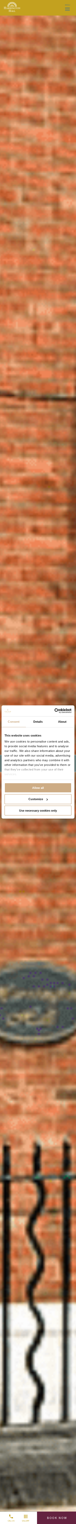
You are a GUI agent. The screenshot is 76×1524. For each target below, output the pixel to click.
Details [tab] (38, 721)
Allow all (38, 787)
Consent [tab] (13, 721)
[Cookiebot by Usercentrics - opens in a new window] (55, 710)
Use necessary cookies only (38, 810)
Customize (35, 799)
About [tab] (62, 721)
